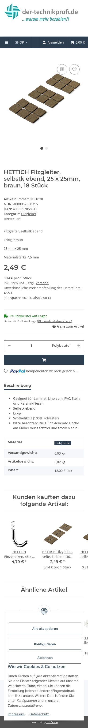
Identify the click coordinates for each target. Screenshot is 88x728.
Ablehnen (45, 658)
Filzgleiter (28, 214)
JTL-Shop (52, 722)
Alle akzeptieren (45, 629)
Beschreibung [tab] (17, 385)
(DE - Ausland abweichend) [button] (54, 321)
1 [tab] (41, 148)
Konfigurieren (45, 644)
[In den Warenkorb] (7, 56)
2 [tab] (46, 148)
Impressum (16, 714)
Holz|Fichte (63, 443)
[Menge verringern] (9, 346)
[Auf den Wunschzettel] (74, 69)
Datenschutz (39, 714)
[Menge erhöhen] (79, 346)
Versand (42, 283)
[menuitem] (21, 42)
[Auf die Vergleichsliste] (62, 69)
